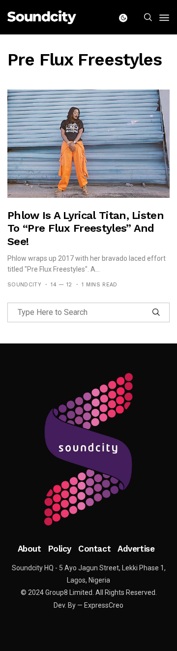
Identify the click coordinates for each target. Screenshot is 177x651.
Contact (94, 549)
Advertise (136, 549)
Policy (59, 549)
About (29, 549)
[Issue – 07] (88, 449)
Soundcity (24, 284)
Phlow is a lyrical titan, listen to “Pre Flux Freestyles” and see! (85, 228)
